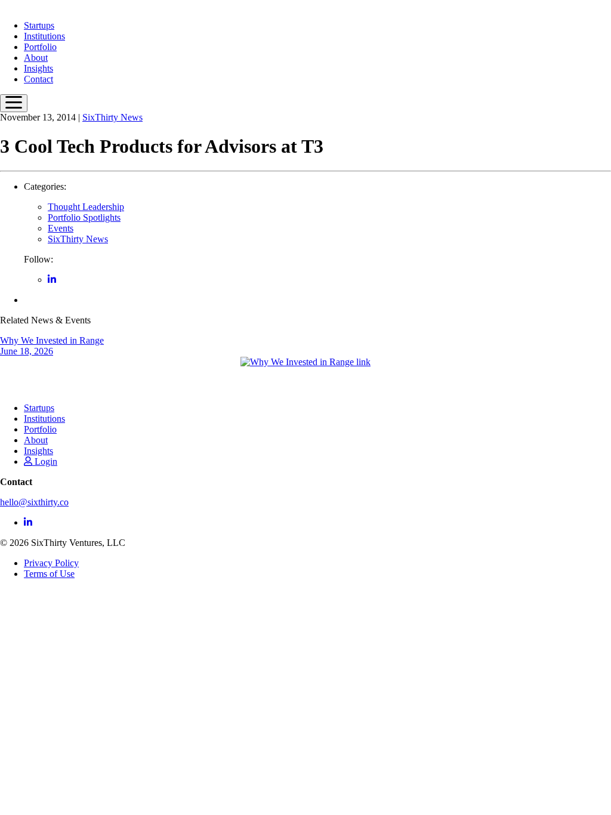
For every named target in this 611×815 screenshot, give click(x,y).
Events (60, 228)
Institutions (44, 36)
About (36, 58)
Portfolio (40, 47)
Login (44, 461)
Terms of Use (49, 574)
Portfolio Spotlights (84, 217)
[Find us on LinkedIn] (52, 279)
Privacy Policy (51, 563)
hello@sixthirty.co (34, 502)
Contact (38, 79)
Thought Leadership (86, 207)
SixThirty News (112, 117)
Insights (38, 68)
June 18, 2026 (52, 345)
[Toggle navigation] (13, 103)
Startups (39, 25)
